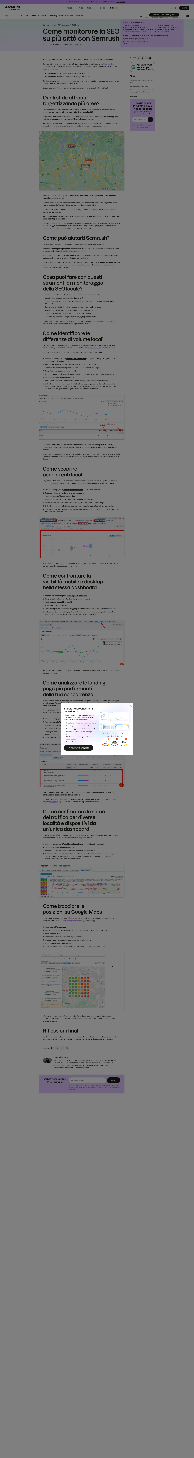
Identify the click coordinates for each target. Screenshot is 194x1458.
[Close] (131, 706)
